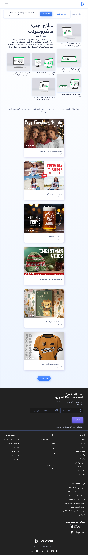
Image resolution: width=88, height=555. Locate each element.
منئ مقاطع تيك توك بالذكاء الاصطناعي (74, 511)
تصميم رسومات (50, 461)
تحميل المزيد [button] (44, 378)
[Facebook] (56, 551)
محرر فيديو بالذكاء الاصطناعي (76, 495)
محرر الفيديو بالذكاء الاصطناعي (76, 488)
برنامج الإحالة (81, 455)
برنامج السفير (81, 474)
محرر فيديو (16, 459)
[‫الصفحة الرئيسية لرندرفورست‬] (83, 4)
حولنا (83, 439)
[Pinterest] (48, 551)
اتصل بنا (83, 443)
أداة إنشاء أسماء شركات (78, 507)
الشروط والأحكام (80, 463)
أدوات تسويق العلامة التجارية (47, 439)
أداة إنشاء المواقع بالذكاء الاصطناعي (75, 503)
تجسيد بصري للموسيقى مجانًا (11, 439)
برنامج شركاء (81, 470)
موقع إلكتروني (51, 465)
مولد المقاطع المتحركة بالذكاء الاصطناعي (73, 491)
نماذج (79, 14)
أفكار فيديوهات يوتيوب (79, 515)
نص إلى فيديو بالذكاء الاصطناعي (76, 499)
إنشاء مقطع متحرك (13, 443)
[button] (33, 145)
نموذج (53, 468)
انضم (78, 419)
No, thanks (61, 14)
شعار (53, 457)
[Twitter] (42, 551)
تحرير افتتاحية (15, 451)
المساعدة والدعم (80, 451)
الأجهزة (73, 14)
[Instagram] (52, 551)
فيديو (53, 453)
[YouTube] (37, 551)
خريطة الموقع (81, 467)
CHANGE (46, 14)
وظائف (83, 447)
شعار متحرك (15, 447)
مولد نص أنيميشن (14, 455)
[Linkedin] (32, 551)
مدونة (53, 443)
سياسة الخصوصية (80, 459)
